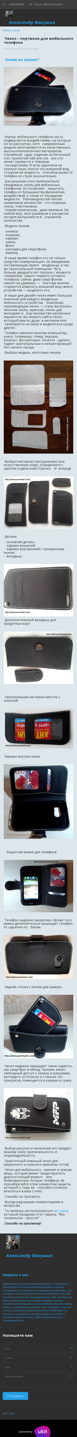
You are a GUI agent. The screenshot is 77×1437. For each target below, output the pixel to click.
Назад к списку (11, 30)
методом (61, 1210)
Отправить (15, 1396)
